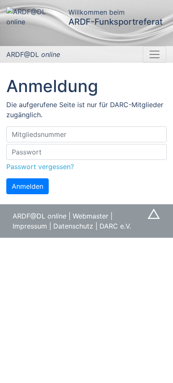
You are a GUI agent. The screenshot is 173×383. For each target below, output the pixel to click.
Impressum (30, 226)
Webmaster (90, 216)
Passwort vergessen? (40, 166)
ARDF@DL (33, 54)
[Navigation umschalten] (154, 54)
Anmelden (27, 186)
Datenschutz (73, 226)
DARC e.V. (115, 226)
